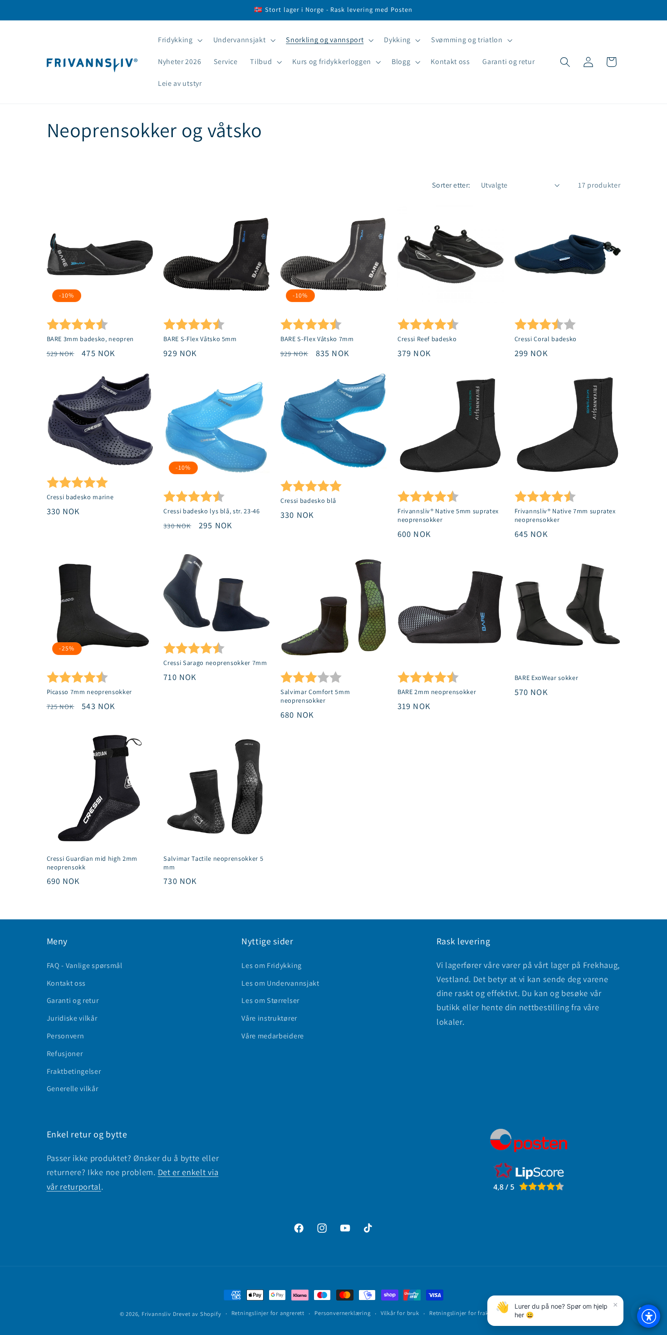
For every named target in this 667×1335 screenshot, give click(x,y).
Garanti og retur (73, 1001)
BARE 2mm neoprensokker (436, 692)
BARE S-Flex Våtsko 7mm (317, 339)
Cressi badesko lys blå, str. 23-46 (211, 511)
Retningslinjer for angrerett (268, 1313)
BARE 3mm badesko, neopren (90, 339)
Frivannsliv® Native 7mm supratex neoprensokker (565, 515)
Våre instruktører (269, 1018)
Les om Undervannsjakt (280, 983)
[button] (179, 40)
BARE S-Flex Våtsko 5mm (200, 339)
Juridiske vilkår (72, 1018)
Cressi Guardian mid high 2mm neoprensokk (92, 862)
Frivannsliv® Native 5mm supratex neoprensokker (448, 515)
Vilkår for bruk (400, 1313)
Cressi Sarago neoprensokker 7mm (215, 663)
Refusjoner (65, 1053)
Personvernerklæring (342, 1313)
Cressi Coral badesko (546, 339)
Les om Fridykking (271, 965)
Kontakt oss (66, 983)
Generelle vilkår (72, 1088)
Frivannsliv (156, 1314)
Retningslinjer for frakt (459, 1313)
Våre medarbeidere (272, 1036)
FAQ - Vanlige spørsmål (85, 965)
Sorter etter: (451, 185)
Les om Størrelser (270, 1001)
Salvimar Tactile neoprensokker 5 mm (213, 862)
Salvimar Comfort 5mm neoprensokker (315, 696)
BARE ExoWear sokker (547, 678)
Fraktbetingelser (74, 1071)
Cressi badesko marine (80, 497)
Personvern (65, 1036)
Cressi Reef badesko (427, 339)
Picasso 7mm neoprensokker (89, 692)
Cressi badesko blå (308, 500)
